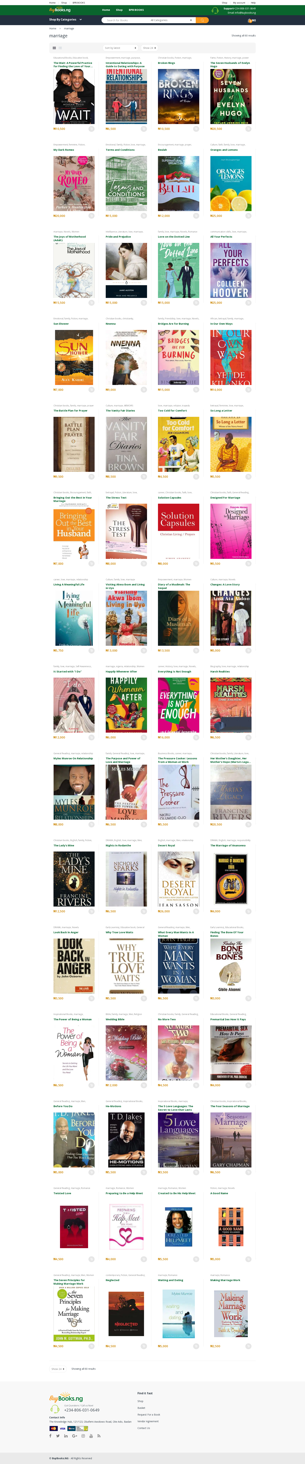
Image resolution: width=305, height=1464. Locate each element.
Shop (64, 2)
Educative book (80, 57)
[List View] (60, 47)
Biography (215, 666)
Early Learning (112, 927)
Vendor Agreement (148, 1421)
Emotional (111, 144)
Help (253, 2)
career (161, 492)
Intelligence (111, 231)
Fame (213, 57)
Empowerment (113, 57)
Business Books (166, 753)
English (73, 840)
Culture (213, 144)
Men (139, 840)
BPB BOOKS (79, 2)
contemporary (113, 1275)
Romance (192, 231)
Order (91, 129)
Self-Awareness (83, 666)
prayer (188, 144)
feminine (73, 144)
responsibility (243, 840)
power (245, 57)
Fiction (178, 57)
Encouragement (166, 144)
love (133, 144)
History (227, 57)
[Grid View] (54, 47)
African (213, 318)
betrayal (222, 318)
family (119, 144)
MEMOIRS (128, 405)
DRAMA (109, 840)
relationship (82, 579)
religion (177, 405)
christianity (127, 318)
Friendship (170, 318)
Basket (141, 1408)
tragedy (186, 405)
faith (221, 144)
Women (75, 231)
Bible (108, 1014)
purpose (135, 57)
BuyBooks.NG (60, 1458)
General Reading (240, 492)
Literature (122, 231)
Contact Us (143, 1428)
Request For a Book (148, 1414)
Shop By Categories (63, 19)
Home (52, 2)
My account (239, 2)
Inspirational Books (63, 1014)
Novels (67, 231)
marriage (125, 57)
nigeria (119, 666)
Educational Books (62, 57)
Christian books (166, 57)
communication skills (220, 231)
